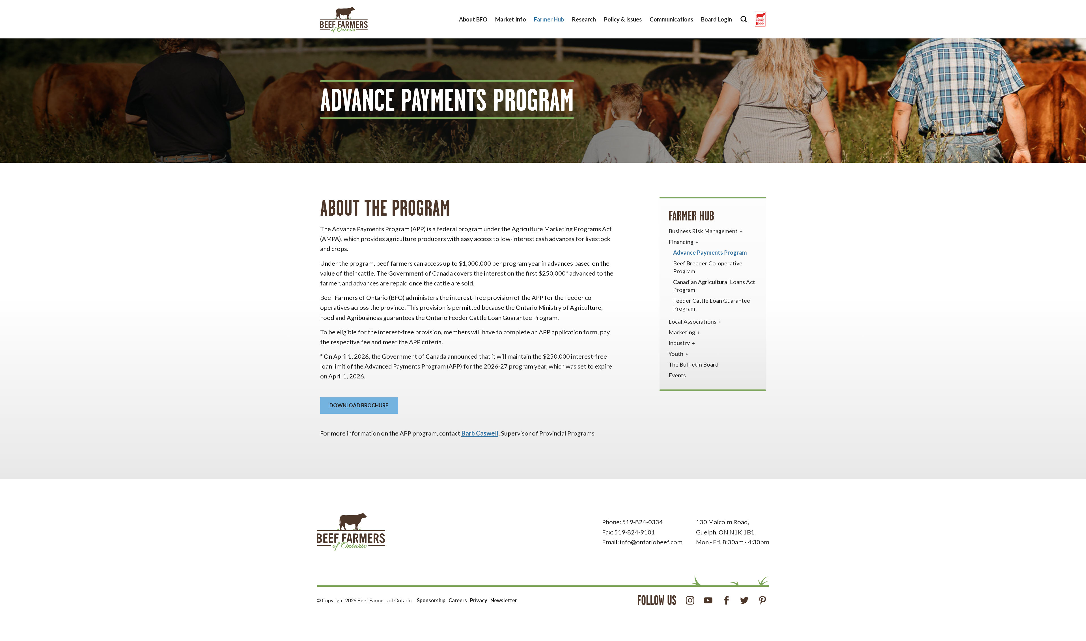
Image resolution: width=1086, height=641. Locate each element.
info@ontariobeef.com (651, 542)
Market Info (510, 19)
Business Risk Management (704, 231)
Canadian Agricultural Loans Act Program (714, 285)
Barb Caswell (479, 433)
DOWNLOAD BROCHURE (358, 405)
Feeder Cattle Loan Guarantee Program (711, 304)
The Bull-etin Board (694, 364)
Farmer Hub (549, 19)
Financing (682, 241)
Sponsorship (431, 600)
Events (677, 375)
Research (584, 19)
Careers (458, 600)
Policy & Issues (623, 19)
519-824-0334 (642, 522)
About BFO (473, 19)
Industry (680, 342)
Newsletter (503, 600)
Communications (671, 19)
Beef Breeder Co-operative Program (707, 267)
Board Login (716, 19)
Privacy (478, 600)
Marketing (682, 332)
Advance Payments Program (710, 252)
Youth (676, 353)
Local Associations (693, 321)
